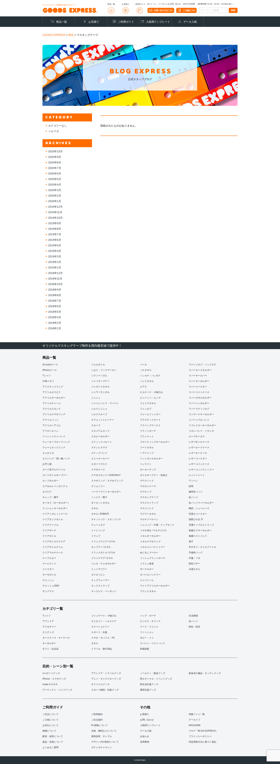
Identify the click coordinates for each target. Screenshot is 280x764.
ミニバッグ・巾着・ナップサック (157, 525)
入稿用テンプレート (158, 21)
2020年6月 (54, 173)
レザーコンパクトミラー (201, 469)
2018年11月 (55, 278)
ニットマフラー (99, 569)
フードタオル (147, 447)
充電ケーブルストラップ (201, 525)
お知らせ (144, 736)
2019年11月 (55, 212)
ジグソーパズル (99, 375)
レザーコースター (198, 458)
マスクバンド (147, 508)
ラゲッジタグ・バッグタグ (202, 364)
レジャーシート (197, 475)
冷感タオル (194, 569)
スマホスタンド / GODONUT (106, 475)
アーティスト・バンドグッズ (57, 689)
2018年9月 (54, 289)
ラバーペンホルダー (199, 403)
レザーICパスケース (199, 442)
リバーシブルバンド (199, 420)
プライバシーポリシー (200, 736)
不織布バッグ (195, 552)
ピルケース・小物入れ (151, 392)
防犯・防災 (194, 626)
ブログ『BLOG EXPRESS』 (203, 730)
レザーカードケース (199, 447)
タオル (94, 508)
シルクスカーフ (99, 414)
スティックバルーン (101, 442)
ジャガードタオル (100, 386)
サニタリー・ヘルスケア (103, 621)
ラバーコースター (198, 386)
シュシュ (95, 397)
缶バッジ (193, 497)
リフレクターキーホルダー (202, 425)
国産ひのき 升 (196, 519)
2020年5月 (54, 179)
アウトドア (48, 621)
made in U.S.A (49, 684)
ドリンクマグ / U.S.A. (102, 558)
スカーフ (95, 425)
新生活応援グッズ (149, 684)
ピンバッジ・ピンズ (150, 397)
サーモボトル (49, 574)
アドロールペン (50, 431)
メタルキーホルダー (150, 536)
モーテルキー (147, 569)
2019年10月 (55, 217)
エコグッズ (48, 632)
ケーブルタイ (49, 558)
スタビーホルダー (100, 436)
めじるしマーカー (149, 552)
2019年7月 (54, 234)
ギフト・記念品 (50, 649)
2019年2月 (54, 262)
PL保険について (99, 725)
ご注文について (50, 714)
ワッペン (193, 480)
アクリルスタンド (51, 408)
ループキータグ (197, 436)
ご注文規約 (97, 719)
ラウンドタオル (148, 591)
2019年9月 (54, 223)
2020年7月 (54, 168)
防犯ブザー (194, 563)
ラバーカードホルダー (200, 370)
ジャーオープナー (100, 381)
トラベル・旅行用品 (101, 649)
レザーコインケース (199, 464)
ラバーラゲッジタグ (199, 408)
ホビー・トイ (147, 637)
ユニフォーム (147, 580)
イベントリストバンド (53, 436)
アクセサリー (49, 626)
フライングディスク (150, 425)
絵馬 (191, 486)
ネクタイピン (98, 574)
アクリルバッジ (50, 420)
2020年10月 (55, 151)
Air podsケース (50, 364)
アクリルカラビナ (51, 392)
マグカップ (145, 491)
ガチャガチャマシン (101, 747)
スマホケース (98, 469)
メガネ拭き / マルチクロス (153, 530)
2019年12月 (55, 206)
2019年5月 (54, 245)
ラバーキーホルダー (199, 381)
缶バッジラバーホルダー (201, 502)
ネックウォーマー (100, 580)
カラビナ (47, 491)
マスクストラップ (149, 502)
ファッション (147, 632)
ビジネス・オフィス (150, 621)
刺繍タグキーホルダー (200, 530)
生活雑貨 (193, 615)
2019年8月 (54, 228)
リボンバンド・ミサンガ (201, 431)
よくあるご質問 (50, 747)
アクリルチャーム (51, 403)
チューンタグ (98, 525)
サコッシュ (48, 580)
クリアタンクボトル (52, 519)
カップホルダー (50, 480)
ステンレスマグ (99, 447)
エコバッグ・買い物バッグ (56, 458)
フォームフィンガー (150, 414)
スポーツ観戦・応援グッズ (105, 689)
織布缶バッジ (195, 491)
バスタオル (145, 370)
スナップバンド (99, 453)
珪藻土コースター (198, 514)
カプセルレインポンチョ (55, 486)
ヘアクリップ (147, 453)
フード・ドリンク (149, 626)
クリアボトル (49, 536)
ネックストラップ (100, 585)
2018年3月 (54, 317)
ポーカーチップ (148, 469)
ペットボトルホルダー (151, 458)
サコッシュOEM (50, 585)
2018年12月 (55, 273)
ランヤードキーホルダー (201, 414)
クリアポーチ (49, 530)
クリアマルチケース (52, 552)
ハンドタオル (147, 381)
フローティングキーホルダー (155, 442)
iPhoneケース (49, 370)
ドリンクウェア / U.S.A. (103, 541)
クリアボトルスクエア (53, 541)
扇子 (191, 541)
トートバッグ (98, 530)
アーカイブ (194, 719)
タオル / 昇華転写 (100, 514)
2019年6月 (54, 239)
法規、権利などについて (103, 730)
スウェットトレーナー (102, 420)
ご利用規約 (97, 714)
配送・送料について (52, 736)
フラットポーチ (148, 431)
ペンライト (145, 464)
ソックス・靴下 (99, 497)
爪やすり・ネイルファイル (202, 547)
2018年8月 (54, 295)
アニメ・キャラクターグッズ (106, 678)
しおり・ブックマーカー (103, 370)
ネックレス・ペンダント (103, 591)
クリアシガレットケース (55, 514)
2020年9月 (54, 156)
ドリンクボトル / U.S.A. (103, 552)
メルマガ (53, 131)
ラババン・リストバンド (152, 643)
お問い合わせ (147, 719)
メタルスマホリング (150, 541)
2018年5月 (54, 311)
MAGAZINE (195, 725)
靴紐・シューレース (199, 508)
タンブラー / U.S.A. (101, 547)
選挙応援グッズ (148, 689)
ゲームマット (49, 563)
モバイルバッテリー (150, 574)
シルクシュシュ (99, 408)
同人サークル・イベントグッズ (156, 678)
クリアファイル (50, 525)
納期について (49, 730)
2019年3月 (54, 256)
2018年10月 (55, 284)
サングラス (48, 591)
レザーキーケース (198, 453)
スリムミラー (98, 486)
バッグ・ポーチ (148, 615)
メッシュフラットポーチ (152, 558)
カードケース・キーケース (56, 637)
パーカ (143, 364)
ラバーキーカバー (198, 375)
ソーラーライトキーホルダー (106, 491)
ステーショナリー (100, 626)
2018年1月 (54, 328)
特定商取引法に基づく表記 (202, 742)
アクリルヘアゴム (51, 425)
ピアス (143, 386)
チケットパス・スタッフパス (106, 519)
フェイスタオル (148, 403)
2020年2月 (54, 195)
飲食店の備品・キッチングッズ (205, 673)
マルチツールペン (149, 519)
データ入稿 (190, 21)
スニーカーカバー (100, 458)
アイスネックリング (52, 386)
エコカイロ (48, 453)
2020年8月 (54, 162)
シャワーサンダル (100, 392)
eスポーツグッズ (51, 673)
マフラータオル (148, 514)
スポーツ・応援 (99, 632)
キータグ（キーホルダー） (56, 502)
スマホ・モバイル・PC (103, 637)
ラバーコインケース (199, 392)
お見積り (93, 21)
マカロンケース (148, 486)
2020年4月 (54, 184)
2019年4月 (54, 250)
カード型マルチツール (53, 469)
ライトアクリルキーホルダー (155, 585)
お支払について (50, 725)
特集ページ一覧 (197, 714)
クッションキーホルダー (55, 508)
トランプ (95, 536)
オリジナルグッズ (100, 684)
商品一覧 (61, 21)
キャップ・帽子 (50, 497)
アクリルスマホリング (53, 414)
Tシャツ (46, 375)
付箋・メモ (194, 558)
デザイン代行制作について (105, 742)
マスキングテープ (149, 497)
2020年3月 (54, 190)
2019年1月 (54, 267)
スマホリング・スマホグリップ (107, 480)
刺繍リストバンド (198, 536)
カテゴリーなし (57, 125)
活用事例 (144, 742)
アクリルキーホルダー (53, 397)
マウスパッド (147, 480)
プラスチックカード (150, 420)
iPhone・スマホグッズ (54, 678)
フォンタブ (145, 408)
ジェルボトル (98, 364)
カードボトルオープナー (55, 475)
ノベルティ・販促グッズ (152, 673)
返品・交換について (52, 742)
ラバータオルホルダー (200, 397)
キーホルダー (49, 643)
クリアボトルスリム (52, 547)
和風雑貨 (144, 649)
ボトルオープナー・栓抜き (153, 475)
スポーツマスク (99, 464)
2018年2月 (54, 322)
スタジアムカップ (100, 431)
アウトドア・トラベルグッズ (106, 673)
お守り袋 (47, 464)
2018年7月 (54, 300)
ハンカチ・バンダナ (150, 375)
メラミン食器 (147, 563)
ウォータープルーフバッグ (56, 442)
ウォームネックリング (53, 447)
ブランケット (147, 436)
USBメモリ (48, 381)
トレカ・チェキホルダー (103, 563)
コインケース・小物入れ (103, 615)
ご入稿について (50, 719)
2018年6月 (54, 306)
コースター (48, 569)
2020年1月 (54, 201)
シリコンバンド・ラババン (105, 403)
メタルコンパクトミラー (152, 547)
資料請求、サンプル (101, 736)
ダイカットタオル (100, 502)
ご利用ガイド (126, 21)
